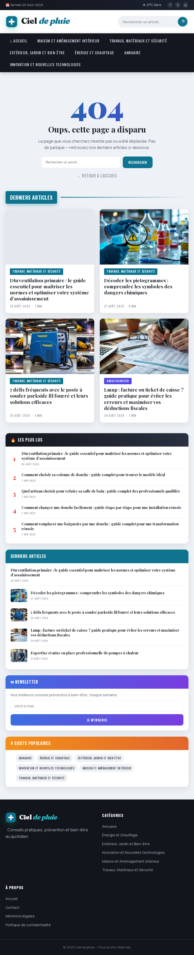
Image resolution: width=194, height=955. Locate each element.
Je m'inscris (97, 719)
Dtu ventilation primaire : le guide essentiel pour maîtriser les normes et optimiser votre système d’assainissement (49, 289)
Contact (12, 907)
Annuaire (132, 52)
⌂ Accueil (18, 40)
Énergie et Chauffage (94, 52)
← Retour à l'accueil (97, 176)
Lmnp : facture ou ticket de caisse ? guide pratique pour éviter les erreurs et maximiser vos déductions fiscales (143, 398)
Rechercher (137, 162)
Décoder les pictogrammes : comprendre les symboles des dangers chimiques (138, 286)
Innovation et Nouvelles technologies (45, 64)
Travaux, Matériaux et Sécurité (138, 40)
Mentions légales (20, 916)
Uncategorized (118, 381)
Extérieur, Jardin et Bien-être (37, 52)
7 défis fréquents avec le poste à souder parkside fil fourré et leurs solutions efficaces (49, 395)
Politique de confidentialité (28, 924)
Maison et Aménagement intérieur (68, 40)
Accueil (12, 898)
